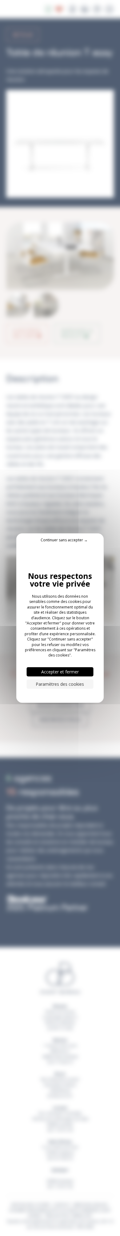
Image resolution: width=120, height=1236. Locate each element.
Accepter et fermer (60, 671)
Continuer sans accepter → (64, 540)
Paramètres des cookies (60, 684)
